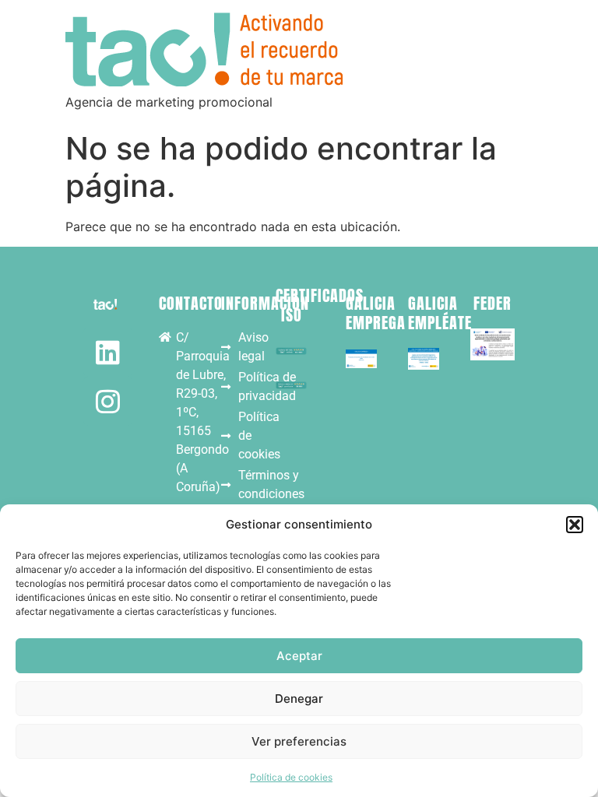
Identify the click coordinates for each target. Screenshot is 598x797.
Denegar (299, 698)
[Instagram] (107, 401)
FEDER (492, 303)
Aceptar (299, 655)
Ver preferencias (299, 741)
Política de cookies (291, 777)
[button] (574, 524)
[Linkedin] (107, 352)
